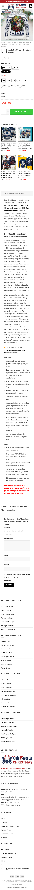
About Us (4, 818)
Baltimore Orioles (7, 606)
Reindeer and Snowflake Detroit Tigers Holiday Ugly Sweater (8, 147)
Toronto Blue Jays (7, 622)
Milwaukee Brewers (8, 707)
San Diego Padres (7, 738)
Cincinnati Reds (6, 703)
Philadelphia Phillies (8, 691)
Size (3, 76)
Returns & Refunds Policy (10, 826)
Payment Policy (6, 857)
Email (6, 565)
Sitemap (4, 838)
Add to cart (21, 111)
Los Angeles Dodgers (8, 734)
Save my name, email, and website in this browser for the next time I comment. (17, 577)
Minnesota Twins (7, 649)
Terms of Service (7, 834)
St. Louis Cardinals (7, 722)
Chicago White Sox (7, 626)
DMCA (3, 861)
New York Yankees (7, 614)
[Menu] (2, 6)
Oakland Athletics (7, 660)
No (4, 96)
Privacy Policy (6, 830)
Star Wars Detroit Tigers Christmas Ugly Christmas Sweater (8, 175)
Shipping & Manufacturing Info (13, 193)
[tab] (17, 189)
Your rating (8, 528)
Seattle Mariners (7, 664)
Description (7, 189)
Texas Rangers (6, 668)
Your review (8, 538)
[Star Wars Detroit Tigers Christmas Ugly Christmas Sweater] (9, 162)
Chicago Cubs (5, 699)
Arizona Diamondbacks (9, 726)
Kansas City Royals (7, 645)
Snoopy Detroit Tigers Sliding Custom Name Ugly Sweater (24, 175)
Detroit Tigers (6, 641)
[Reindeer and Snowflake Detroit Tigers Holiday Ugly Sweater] (9, 134)
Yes (4, 93)
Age (3, 63)
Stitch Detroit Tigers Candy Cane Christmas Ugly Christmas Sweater (25, 147)
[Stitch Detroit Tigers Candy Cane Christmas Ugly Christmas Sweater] (25, 134)
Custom (4, 90)
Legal (3, 865)
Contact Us (5, 849)
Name (6, 555)
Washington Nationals (8, 695)
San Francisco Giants (8, 741)
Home (3, 42)
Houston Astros (6, 653)
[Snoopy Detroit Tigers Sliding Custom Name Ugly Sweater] (25, 162)
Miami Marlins (6, 684)
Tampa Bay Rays (7, 618)
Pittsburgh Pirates (7, 718)
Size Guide (4, 822)
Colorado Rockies (7, 730)
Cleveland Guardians (8, 629)
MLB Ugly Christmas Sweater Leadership (15, 869)
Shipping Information (8, 853)
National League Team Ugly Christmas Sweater (17, 881)
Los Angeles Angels (7, 656)
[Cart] (31, 6)
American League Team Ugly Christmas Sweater (16, 880)
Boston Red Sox (6, 610)
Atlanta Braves (6, 680)
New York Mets (6, 687)
